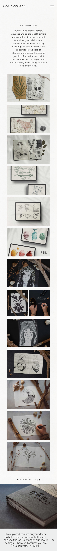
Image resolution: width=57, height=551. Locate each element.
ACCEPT (34, 545)
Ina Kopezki (14, 6)
